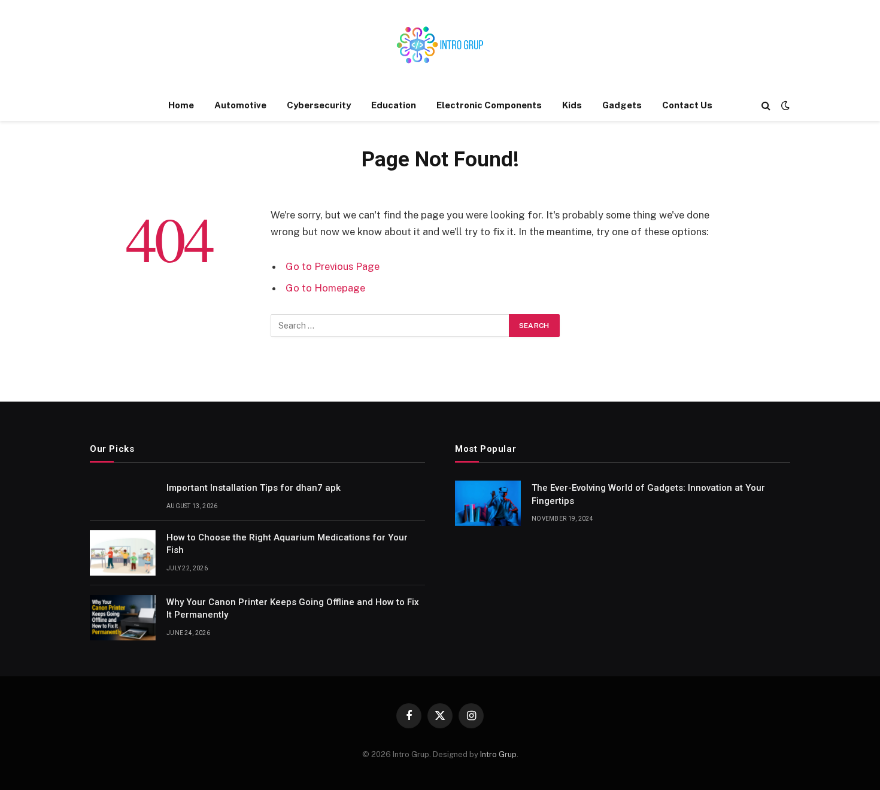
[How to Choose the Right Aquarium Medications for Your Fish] (123, 553)
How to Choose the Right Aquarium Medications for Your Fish (287, 543)
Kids (572, 105)
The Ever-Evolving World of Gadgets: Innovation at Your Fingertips (648, 494)
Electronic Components (489, 105)
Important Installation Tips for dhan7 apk (253, 487)
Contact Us (687, 105)
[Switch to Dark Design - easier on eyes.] (784, 105)
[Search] (766, 105)
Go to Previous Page (333, 266)
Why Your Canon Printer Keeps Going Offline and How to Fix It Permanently (292, 608)
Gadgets (622, 105)
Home (181, 105)
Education (393, 105)
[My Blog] (440, 45)
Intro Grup (498, 754)
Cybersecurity (319, 105)
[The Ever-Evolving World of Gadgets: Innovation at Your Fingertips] (488, 503)
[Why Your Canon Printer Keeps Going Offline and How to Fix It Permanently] (123, 617)
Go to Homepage (325, 288)
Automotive (240, 105)
